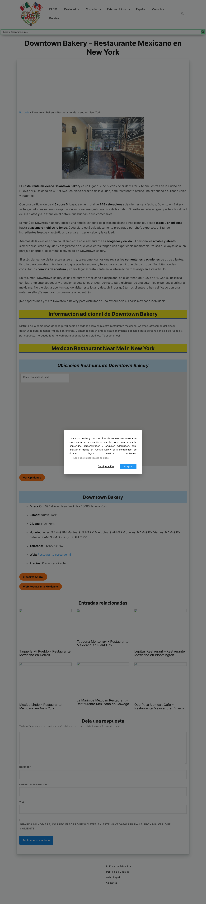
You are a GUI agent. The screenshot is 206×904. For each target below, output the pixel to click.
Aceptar (128, 466)
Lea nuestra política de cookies (91, 457)
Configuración (106, 466)
